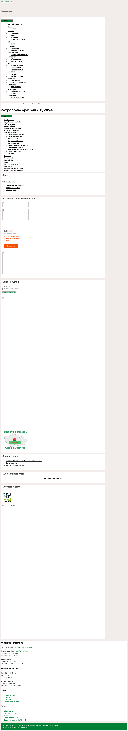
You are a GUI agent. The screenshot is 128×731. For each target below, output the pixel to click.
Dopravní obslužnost (11, 164)
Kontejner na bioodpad (15, 136)
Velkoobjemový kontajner (16, 134)
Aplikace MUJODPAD (14, 151)
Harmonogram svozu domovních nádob (20, 149)
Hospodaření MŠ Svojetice (15, 71)
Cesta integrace (11, 463)
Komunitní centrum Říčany (15, 465)
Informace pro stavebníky (13, 128)
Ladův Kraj (15, 48)
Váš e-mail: (6, 286)
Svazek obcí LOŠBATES (14, 45)
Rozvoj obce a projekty (14, 88)
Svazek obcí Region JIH (16, 41)
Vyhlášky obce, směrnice (12, 122)
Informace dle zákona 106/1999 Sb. (18, 56)
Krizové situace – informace (13, 170)
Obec (10, 27)
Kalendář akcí (8, 160)
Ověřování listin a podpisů (15, 77)
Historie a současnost (13, 30)
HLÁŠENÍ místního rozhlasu (13, 168)
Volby (6, 162)
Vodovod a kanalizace (11, 130)
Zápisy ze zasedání (18, 65)
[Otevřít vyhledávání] (4, 18)
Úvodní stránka (15, 24)
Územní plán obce (10, 126)
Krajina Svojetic (17, 50)
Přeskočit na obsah (7, 2)
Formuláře (7, 156)
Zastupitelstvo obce (15, 62)
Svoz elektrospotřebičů (15, 147)
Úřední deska (16, 59)
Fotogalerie (8, 166)
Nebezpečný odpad (14, 139)
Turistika (14, 37)
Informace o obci (10, 695)
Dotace (14, 93)
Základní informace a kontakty (17, 84)
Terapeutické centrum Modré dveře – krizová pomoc (24, 461)
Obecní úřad (13, 53)
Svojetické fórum (10, 158)
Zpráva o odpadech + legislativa (18, 145)
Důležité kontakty (18, 98)
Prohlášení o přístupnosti (50, 725)
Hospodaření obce (18, 68)
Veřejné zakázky (9, 124)
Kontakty (12, 95)
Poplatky (14, 74)
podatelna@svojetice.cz (23, 647)
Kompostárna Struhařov (15, 141)
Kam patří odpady (13, 143)
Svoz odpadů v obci (10, 132)
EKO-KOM (11, 154)
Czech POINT (15, 80)
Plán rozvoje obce (18, 91)
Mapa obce (15, 33)
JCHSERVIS (23, 727)
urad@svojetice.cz (21, 651)
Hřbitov (14, 35)
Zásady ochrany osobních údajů (15, 720)
